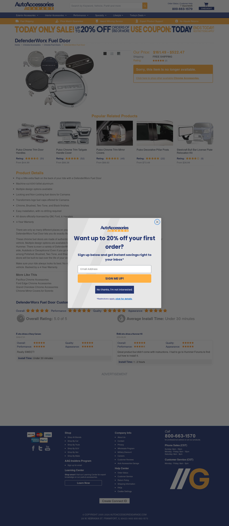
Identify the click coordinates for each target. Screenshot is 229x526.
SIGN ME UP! (114, 278)
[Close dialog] (157, 222)
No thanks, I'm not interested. (114, 289)
